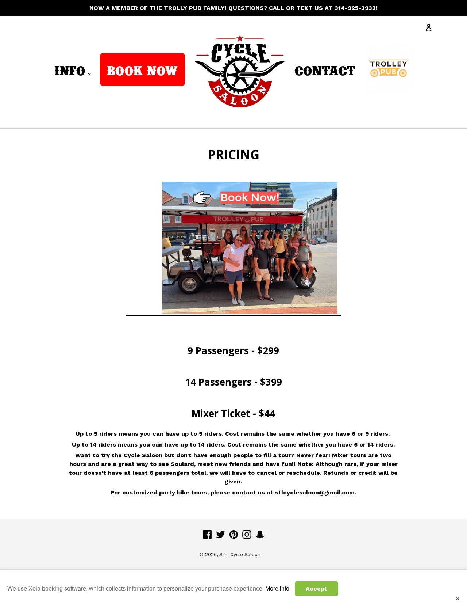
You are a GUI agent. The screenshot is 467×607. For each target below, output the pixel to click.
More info (277, 588)
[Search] (448, 29)
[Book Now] (233, 177)
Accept (316, 588)
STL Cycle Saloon (239, 554)
